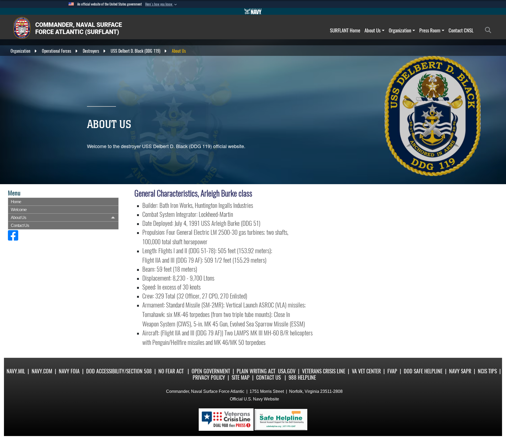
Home (16, 201)
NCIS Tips (487, 371)
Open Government (211, 371)
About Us (372, 30)
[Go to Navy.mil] (253, 11)
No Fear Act (171, 371)
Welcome (19, 209)
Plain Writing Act (256, 371)
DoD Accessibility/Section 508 (119, 371)
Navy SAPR (460, 371)
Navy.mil (16, 371)
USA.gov (286, 371)
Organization (400, 30)
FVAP (392, 371)
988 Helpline (302, 377)
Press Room (429, 30)
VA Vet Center (366, 371)
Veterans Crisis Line (323, 371)
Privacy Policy (209, 377)
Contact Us (20, 225)
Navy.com (42, 371)
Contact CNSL (461, 30)
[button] (161, 4)
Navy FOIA (69, 371)
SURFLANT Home (345, 30)
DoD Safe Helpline (423, 371)
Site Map (241, 377)
